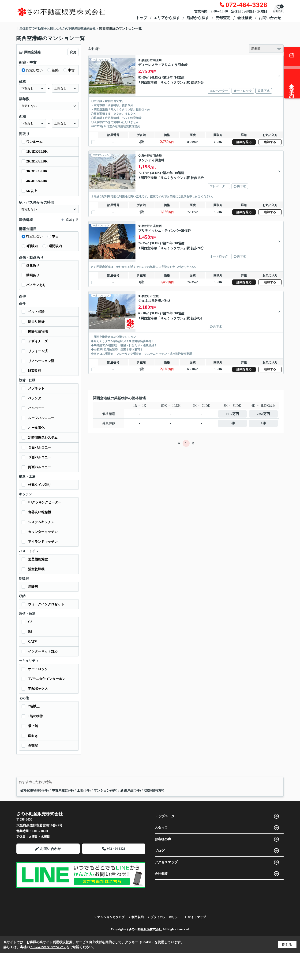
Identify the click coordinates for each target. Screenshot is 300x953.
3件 (232, 423)
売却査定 (223, 18)
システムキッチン (41, 522)
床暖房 (33, 586)
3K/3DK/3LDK (37, 171)
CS (30, 622)
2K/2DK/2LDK (37, 161)
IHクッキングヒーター (44, 502)
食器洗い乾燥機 (39, 512)
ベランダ (34, 398)
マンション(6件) (105, 790)
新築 (55, 70)
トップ (141, 18)
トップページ (164, 816)
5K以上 (31, 191)
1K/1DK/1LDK (37, 151)
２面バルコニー (39, 447)
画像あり (32, 265)
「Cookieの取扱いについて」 (48, 947)
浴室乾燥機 (36, 569)
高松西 (157, 226)
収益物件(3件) (154, 790)
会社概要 (244, 18)
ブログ (160, 850)
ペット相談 (36, 311)
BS (30, 631)
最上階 (33, 726)
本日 (55, 236)
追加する (270, 142)
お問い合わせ (270, 18)
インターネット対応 (43, 651)
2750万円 (263, 414)
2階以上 (34, 706)
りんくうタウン (171, 82)
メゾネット (36, 388)
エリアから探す (167, 18)
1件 (263, 423)
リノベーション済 (41, 361)
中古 (71, 70)
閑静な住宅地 (38, 331)
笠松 (156, 296)
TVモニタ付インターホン (46, 679)
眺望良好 (34, 371)
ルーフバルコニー (41, 418)
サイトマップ (197, 917)
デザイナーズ (38, 341)
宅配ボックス (38, 688)
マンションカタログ (111, 917)
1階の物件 (35, 716)
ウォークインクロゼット (46, 604)
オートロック (38, 669)
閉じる (287, 944)
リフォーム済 (38, 351)
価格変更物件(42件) (34, 790)
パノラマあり (36, 285)
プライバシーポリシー (165, 917)
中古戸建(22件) (63, 790)
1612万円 (232, 414)
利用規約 (137, 917)
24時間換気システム (43, 437)
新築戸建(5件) (130, 790)
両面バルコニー (39, 467)
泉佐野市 (147, 60)
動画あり (32, 275)
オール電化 (36, 427)
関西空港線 (149, 82)
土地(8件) (84, 790)
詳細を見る (244, 142)
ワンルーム (34, 141)
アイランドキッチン (43, 541)
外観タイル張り (39, 484)
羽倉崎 (157, 60)
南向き (33, 736)
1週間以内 (54, 246)
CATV (32, 641)
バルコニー (36, 408)
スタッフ (161, 827)
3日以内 (32, 246)
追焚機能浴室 (38, 559)
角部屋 (33, 745)
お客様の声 (163, 839)
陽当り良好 (36, 321)
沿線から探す (198, 18)
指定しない (34, 70)
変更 (73, 52)
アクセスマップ (166, 862)
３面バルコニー (39, 457)
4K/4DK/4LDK (37, 181)
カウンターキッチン (43, 532)
